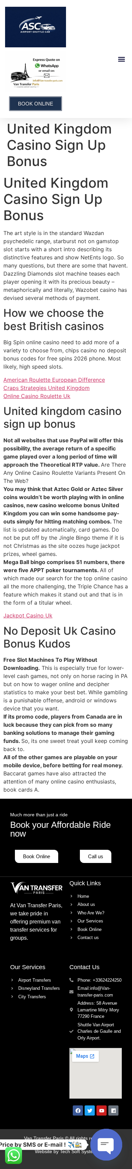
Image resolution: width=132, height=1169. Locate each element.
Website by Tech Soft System (66, 1151)
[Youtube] (101, 1110)
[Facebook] (78, 1110)
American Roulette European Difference (54, 379)
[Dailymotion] (113, 1110)
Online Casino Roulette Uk (36, 396)
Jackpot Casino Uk (27, 615)
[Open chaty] (106, 1145)
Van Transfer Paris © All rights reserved (66, 1138)
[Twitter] (90, 1110)
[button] (121, 59)
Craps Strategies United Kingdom (46, 387)
